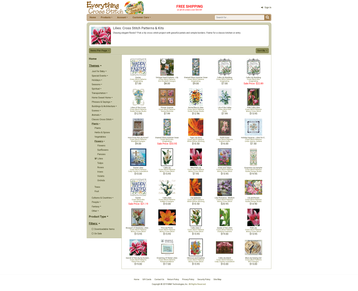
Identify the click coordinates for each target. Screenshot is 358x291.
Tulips (100, 163)
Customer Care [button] (141, 17)
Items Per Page (99, 50)
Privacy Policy (188, 279)
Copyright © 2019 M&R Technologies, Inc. (170, 284)
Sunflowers (102, 150)
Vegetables (100, 136)
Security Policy (203, 279)
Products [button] (106, 17)
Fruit (97, 191)
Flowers (101, 145)
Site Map (217, 279)
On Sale (97, 233)
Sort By (261, 50)
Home (93, 17)
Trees (97, 187)
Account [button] (121, 17)
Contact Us (159, 279)
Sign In (268, 7)
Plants (98, 128)
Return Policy (173, 279)
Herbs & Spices (102, 132)
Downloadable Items (103, 229)
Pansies (101, 154)
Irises (100, 171)
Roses (100, 167)
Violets (100, 176)
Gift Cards (147, 279)
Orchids (101, 180)
